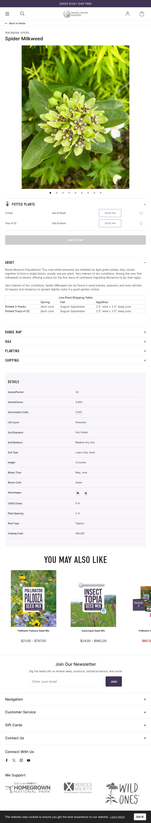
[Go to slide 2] (56, 193)
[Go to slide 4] (69, 193)
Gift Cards (13, 725)
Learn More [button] (117, 816)
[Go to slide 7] (88, 193)
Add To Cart (75, 240)
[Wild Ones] (125, 794)
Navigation (14, 699)
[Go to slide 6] (82, 193)
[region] (75, 297)
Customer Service (20, 712)
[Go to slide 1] (50, 193)
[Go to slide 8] (94, 193)
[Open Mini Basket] (142, 13)
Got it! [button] (140, 816)
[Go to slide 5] (75, 193)
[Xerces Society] (81, 789)
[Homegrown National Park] (31, 788)
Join (113, 681)
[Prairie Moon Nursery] (75, 14)
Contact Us (14, 738)
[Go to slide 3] (63, 193)
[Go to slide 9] (100, 193)
